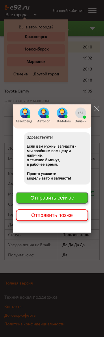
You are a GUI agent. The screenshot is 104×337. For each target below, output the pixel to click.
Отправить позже (52, 215)
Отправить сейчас (52, 198)
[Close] (96, 108)
